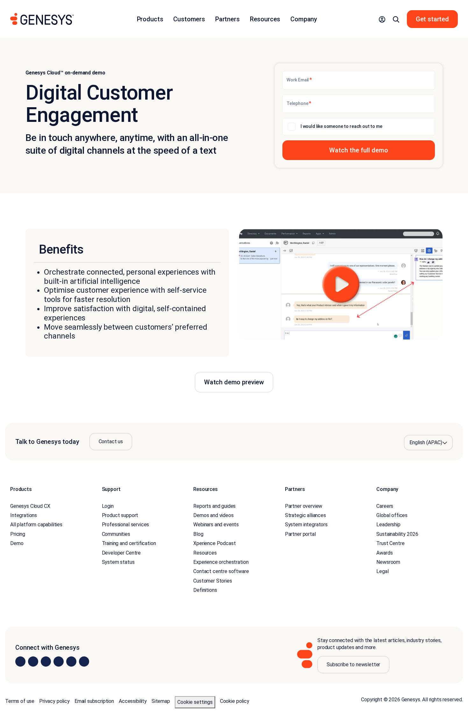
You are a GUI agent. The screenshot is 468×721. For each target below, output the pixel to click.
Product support (120, 515)
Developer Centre (121, 553)
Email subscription (94, 701)
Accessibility (133, 701)
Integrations (23, 515)
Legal (382, 571)
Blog (198, 534)
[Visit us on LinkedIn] (20, 661)
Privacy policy (54, 701)
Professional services (125, 525)
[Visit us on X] (46, 661)
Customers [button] (189, 19)
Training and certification (129, 543)
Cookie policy (234, 701)
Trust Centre (390, 543)
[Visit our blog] (84, 661)
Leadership (388, 525)
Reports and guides (214, 506)
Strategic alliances (305, 515)
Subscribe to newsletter (353, 665)
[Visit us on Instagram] (33, 661)
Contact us (111, 441)
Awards (384, 553)
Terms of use (19, 701)
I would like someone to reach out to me (341, 126)
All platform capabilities (36, 525)
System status (118, 562)
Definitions (205, 590)
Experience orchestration (220, 562)
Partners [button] (227, 19)
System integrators (306, 525)
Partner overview (303, 506)
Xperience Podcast (214, 543)
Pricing (17, 534)
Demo (16, 543)
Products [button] (150, 19)
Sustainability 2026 (397, 534)
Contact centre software (221, 571)
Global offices (392, 515)
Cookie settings (195, 702)
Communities (116, 534)
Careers (384, 506)
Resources (205, 553)
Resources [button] (265, 19)
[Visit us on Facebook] (58, 661)
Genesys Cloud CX (30, 506)
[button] (382, 19)
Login (108, 506)
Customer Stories (212, 581)
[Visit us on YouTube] (71, 661)
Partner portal (300, 534)
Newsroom (388, 562)
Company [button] (303, 19)
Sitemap (161, 701)
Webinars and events (216, 525)
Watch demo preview (234, 382)
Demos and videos (213, 515)
